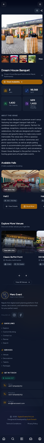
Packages (6, 366)
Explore (6, 328)
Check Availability (13, 82)
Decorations (7, 358)
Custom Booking (9, 332)
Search (5, 343)
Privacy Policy (33, 424)
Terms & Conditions (13, 424)
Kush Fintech (31, 419)
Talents (6, 362)
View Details (13, 206)
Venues (5, 355)
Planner (5, 339)
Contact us (7, 336)
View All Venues (21, 282)
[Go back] (3, 4)
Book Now (30, 206)
